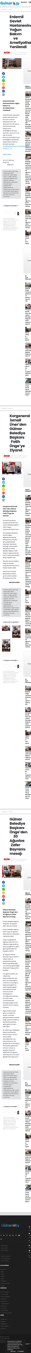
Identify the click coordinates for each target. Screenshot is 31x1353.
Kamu (2, 1274)
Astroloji (3, 1328)
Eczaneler (3, 1299)
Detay (14, 1351)
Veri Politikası (4, 1250)
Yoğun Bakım (7, 154)
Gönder (18, 213)
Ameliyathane (7, 146)
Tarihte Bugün (5, 1303)
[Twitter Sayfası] (4, 1235)
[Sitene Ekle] (2, 1239)
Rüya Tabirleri (5, 1326)
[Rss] (17, 1235)
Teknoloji (3, 1281)
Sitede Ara (4, 1319)
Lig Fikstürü (4, 1301)
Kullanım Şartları (5, 1256)
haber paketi (3, 1345)
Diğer (2, 1272)
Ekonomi (24, 2)
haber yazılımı (4, 1344)
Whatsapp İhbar (5, 1258)
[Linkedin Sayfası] (13, 1235)
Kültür (2, 1279)
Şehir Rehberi (4, 1310)
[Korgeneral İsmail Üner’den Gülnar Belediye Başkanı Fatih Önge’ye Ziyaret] (11, 468)
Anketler (3, 1321)
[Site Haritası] (20, 1235)
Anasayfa (4, 9)
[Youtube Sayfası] (10, 1235)
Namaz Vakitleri (5, 1296)
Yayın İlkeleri (4, 1248)
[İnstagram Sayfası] (7, 1235)
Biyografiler (4, 1324)
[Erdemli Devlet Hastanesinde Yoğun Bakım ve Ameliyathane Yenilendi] (11, 63)
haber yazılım (3, 1348)
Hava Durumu (5, 1292)
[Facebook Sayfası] (2, 1235)
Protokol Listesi (5, 1283)
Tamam (21, 1351)
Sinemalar (4, 1306)
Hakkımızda (4, 1246)
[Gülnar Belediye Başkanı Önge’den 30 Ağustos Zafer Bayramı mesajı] (11, 871)
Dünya (10, 9)
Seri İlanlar (4, 1308)
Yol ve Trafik (4, 1294)
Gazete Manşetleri (6, 1313)
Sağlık (2, 1286)
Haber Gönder (5, 1261)
